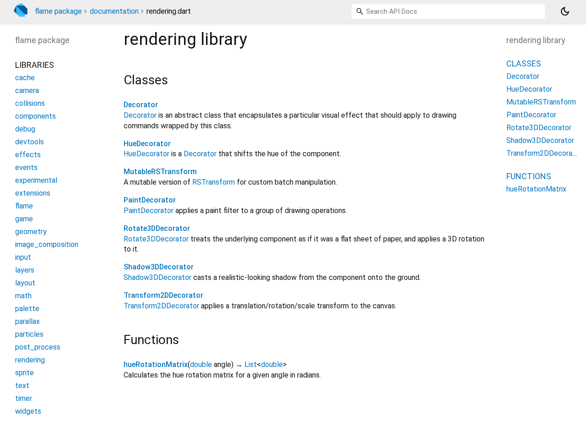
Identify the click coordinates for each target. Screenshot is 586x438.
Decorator (141, 104)
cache (25, 78)
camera (27, 91)
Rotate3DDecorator (157, 228)
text (22, 386)
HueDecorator (147, 143)
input (23, 257)
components (35, 116)
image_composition (46, 245)
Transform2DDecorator (163, 295)
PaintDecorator (150, 200)
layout (25, 283)
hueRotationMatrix (156, 364)
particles (29, 334)
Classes (523, 64)
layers (24, 270)
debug (25, 129)
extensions (32, 193)
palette (27, 309)
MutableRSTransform (160, 171)
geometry (31, 232)
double (201, 364)
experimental (36, 180)
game (24, 219)
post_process (37, 347)
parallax (27, 322)
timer (23, 398)
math (23, 296)
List (250, 364)
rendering (30, 360)
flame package (58, 11)
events (26, 168)
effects (28, 155)
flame (24, 206)
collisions (30, 103)
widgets (28, 411)
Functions (528, 176)
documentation (114, 11)
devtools (29, 142)
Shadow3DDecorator (159, 267)
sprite (24, 373)
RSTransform (213, 182)
